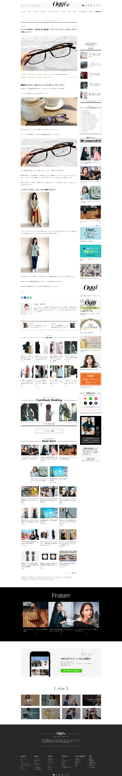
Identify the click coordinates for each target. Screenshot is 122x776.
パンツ (94, 114)
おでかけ (63, 765)
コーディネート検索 (49, 431)
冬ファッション (59, 577)
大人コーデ (51, 579)
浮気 (76, 765)
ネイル (49, 765)
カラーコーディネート (93, 119)
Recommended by (68, 573)
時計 (22, 767)
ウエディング (78, 760)
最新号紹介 (91, 760)
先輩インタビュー (37, 760)
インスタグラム (58, 310)
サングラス (39, 77)
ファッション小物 (86, 114)
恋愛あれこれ (78, 758)
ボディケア (50, 767)
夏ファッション (33, 577)
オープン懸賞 (91, 767)
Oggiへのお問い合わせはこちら (90, 460)
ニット (94, 123)
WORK (29, 11)
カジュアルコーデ (25, 579)
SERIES (91, 11)
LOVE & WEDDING (53, 11)
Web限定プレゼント (93, 764)
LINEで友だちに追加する (71, 671)
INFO (69, 11)
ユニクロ (23, 291)
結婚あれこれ (78, 762)
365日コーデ (24, 577)
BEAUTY (35, 11)
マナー (35, 765)
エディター (85, 131)
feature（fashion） (86, 112)
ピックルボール (65, 760)
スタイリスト (92, 125)
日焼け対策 (50, 758)
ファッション (26, 20)
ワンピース (85, 127)
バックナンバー (90, 442)
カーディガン (92, 127)
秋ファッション (51, 577)
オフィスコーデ (35, 579)
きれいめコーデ (68, 577)
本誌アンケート (92, 765)
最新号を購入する (90, 438)
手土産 (63, 764)
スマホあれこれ (37, 764)
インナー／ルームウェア (87, 129)
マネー (35, 762)
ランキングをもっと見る (49, 424)
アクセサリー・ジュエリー (26, 765)
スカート (84, 119)
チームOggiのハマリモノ (67, 767)
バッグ (84, 121)
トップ (22, 20)
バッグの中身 (37, 767)
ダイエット (50, 769)
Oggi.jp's (24, 77)
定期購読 (86, 440)
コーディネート (32, 20)
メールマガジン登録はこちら (90, 407)
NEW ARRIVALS (83, 11)
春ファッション (42, 577)
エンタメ (63, 762)
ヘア (49, 764)
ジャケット (85, 125)
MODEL (75, 11)
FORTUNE (63, 11)
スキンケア (50, 760)
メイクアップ (50, 762)
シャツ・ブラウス (86, 123)
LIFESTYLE (43, 11)
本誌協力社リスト (92, 762)
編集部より (91, 758)
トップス (96, 121)
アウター (90, 121)
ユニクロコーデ (39, 20)
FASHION (23, 11)
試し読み (95, 440)
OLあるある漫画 (37, 769)
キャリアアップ (37, 758)
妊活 (76, 764)
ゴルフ (63, 758)
